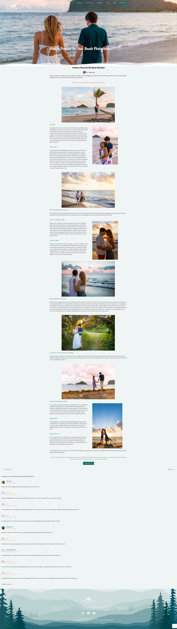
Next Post (171, 469)
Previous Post (6, 469)
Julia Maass (8, 561)
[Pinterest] (94, 613)
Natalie (7, 515)
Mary (7, 538)
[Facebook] (88, 613)
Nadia (7, 504)
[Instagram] (83, 613)
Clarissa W (8, 492)
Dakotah (8, 572)
